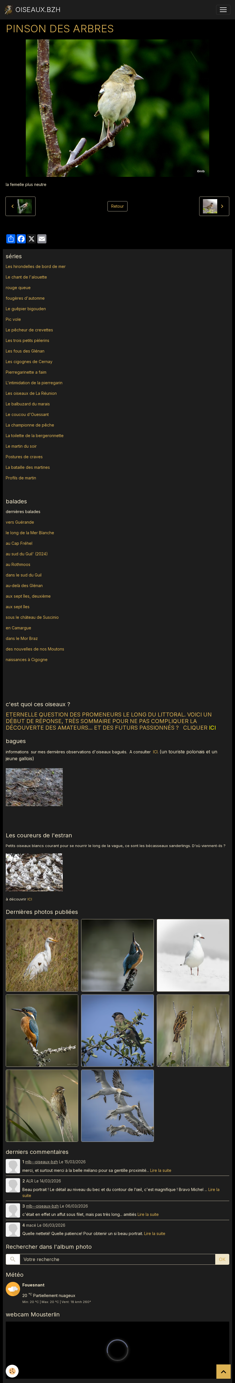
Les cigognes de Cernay (29, 361)
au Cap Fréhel (19, 543)
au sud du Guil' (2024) (27, 553)
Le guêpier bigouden (26, 308)
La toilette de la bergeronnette (35, 435)
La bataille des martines (28, 467)
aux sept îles (18, 606)
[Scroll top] (223, 1371)
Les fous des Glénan (25, 351)
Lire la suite (160, 1170)
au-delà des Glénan (24, 585)
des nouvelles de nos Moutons (35, 649)
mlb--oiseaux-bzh (41, 1162)
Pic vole (14, 319)
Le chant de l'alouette (26, 277)
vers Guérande (20, 522)
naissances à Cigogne (27, 659)
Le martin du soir (21, 446)
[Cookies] (12, 1371)
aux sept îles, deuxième (28, 596)
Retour (117, 206)
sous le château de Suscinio (32, 617)
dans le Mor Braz (22, 638)
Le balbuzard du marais (28, 403)
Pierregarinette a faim (26, 372)
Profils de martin (21, 477)
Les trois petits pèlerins (27, 340)
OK (222, 1259)
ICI (155, 751)
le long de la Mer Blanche (30, 532)
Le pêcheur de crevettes (29, 329)
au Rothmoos (18, 564)
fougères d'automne (25, 298)
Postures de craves (24, 456)
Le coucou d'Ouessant (27, 414)
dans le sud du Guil (24, 575)
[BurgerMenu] (223, 10)
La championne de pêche (30, 425)
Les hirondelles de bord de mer (36, 266)
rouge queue (18, 287)
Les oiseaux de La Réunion (31, 393)
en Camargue (19, 627)
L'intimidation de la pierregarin (34, 382)
